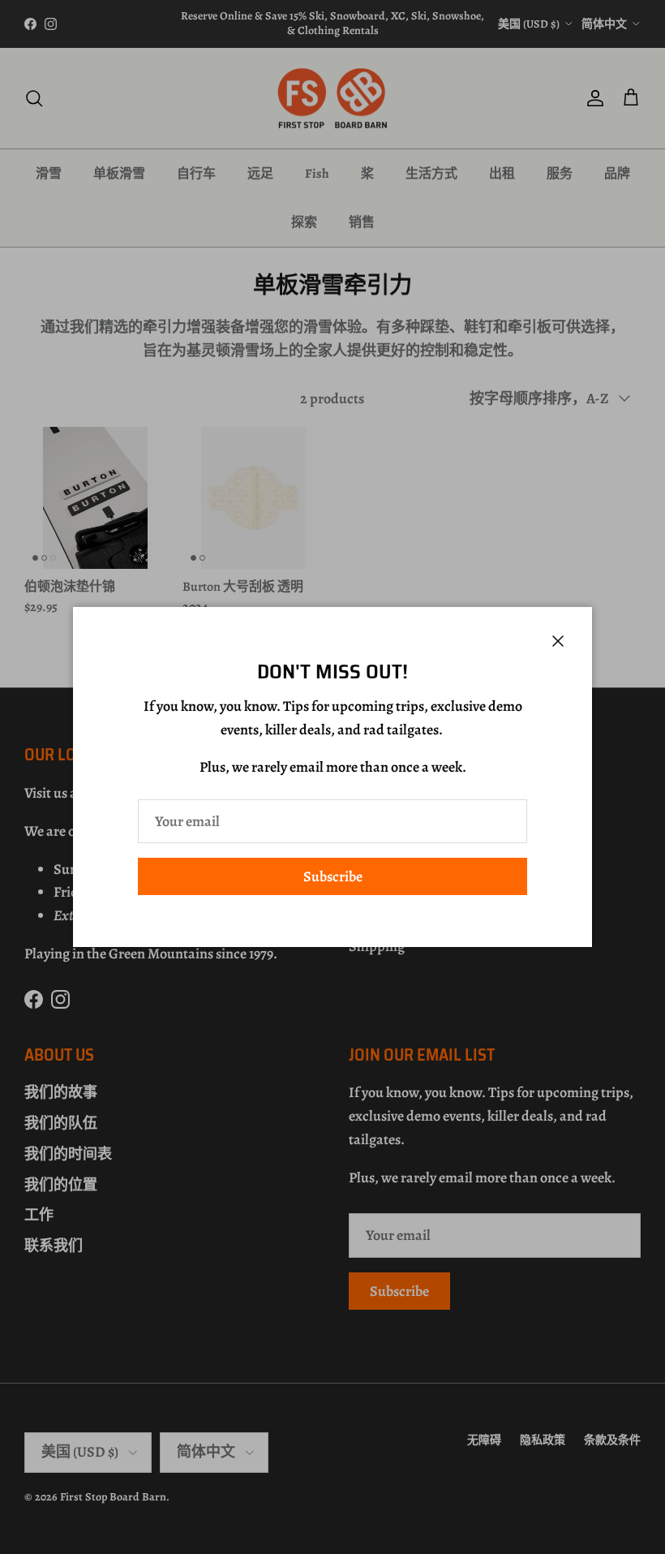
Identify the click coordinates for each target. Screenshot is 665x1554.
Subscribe (333, 876)
